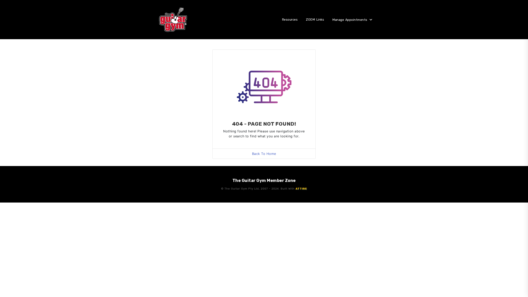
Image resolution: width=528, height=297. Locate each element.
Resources (290, 19)
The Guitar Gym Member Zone (264, 180)
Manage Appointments (349, 20)
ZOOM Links (315, 19)
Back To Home (264, 154)
